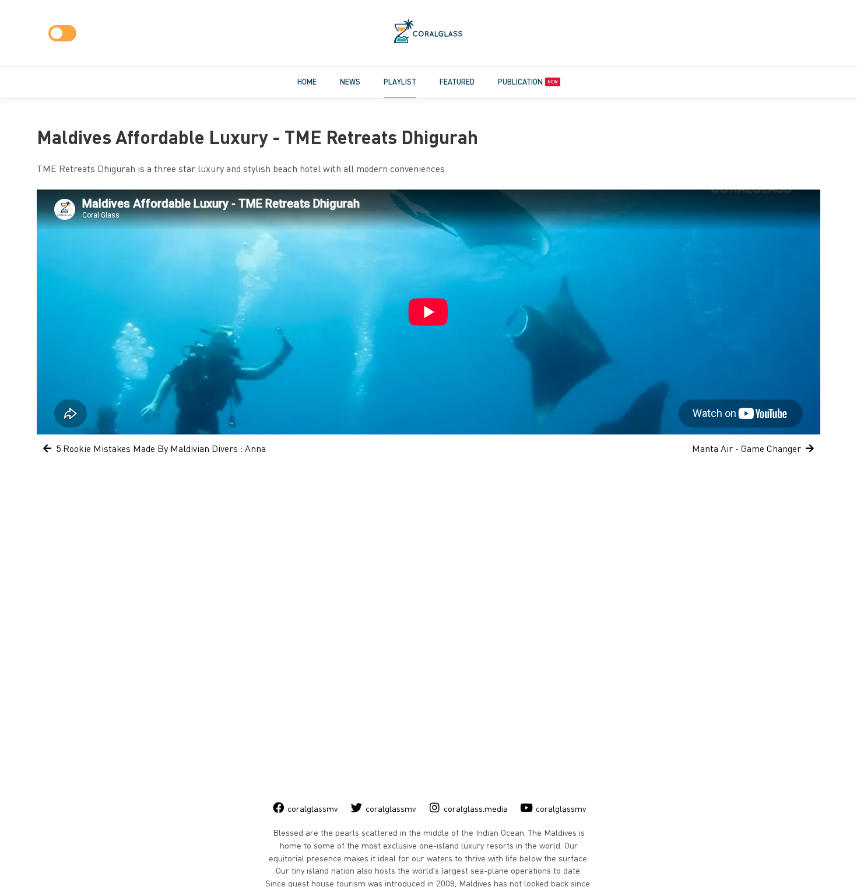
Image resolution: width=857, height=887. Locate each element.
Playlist (400, 81)
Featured (457, 81)
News (350, 81)
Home (307, 81)
